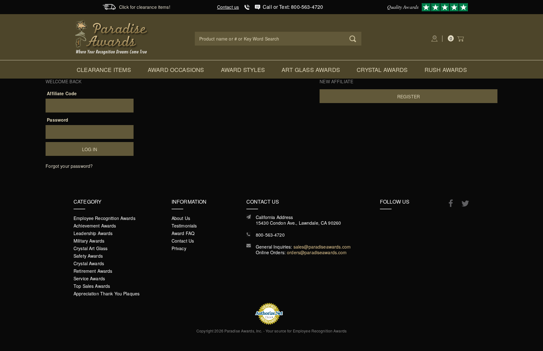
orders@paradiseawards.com (317, 252)
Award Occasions (176, 69)
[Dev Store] (112, 36)
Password (57, 120)
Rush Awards (446, 69)
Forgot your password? (69, 166)
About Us (181, 218)
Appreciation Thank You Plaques (107, 293)
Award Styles (243, 69)
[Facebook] (447, 203)
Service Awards (89, 278)
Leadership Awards (93, 233)
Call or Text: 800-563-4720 (293, 6)
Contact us (228, 7)
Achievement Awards (95, 225)
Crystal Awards (382, 69)
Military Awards (89, 241)
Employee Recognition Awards (104, 218)
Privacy (179, 248)
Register (408, 96)
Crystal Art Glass (90, 248)
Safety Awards (88, 256)
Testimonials (184, 225)
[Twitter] (462, 203)
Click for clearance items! (144, 7)
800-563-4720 (270, 235)
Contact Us (183, 241)
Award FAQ (183, 233)
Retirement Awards (93, 271)
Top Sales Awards (92, 286)
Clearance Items (104, 69)
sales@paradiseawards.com (322, 247)
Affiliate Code (62, 93)
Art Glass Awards (311, 69)
